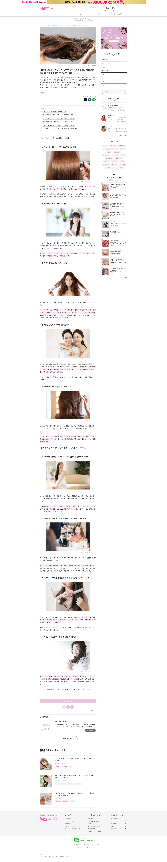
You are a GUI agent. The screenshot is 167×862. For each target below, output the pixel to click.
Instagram (113, 823)
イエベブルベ (119, 158)
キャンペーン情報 (83, 14)
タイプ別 (120, 167)
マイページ (67, 823)
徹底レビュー (65, 801)
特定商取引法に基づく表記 (94, 831)
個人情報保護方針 (78, 845)
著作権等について (88, 845)
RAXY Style (66, 14)
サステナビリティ (64, 856)
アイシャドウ (106, 155)
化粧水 (122, 161)
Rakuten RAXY (47, 8)
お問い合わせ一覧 (53, 856)
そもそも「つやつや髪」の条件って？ (54, 111)
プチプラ (106, 161)
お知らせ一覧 (91, 818)
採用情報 (96, 845)
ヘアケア (46, 90)
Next (93, 710)
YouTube (113, 831)
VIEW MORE (123, 135)
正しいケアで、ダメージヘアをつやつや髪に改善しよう (60, 129)
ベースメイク (105, 63)
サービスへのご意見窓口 (94, 826)
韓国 (109, 152)
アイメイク (105, 67)
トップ (48, 14)
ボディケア (105, 71)
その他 (103, 85)
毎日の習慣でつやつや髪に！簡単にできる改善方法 (59, 118)
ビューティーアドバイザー (71, 828)
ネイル (103, 78)
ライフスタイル (78, 783)
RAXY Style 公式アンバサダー (110, 149)
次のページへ (68, 701)
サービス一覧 (43, 856)
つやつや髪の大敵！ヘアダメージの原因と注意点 (58, 115)
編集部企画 (64, 783)
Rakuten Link (114, 828)
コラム (103, 81)
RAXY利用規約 (92, 828)
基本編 (70, 783)
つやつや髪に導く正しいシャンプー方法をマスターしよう (61, 122)
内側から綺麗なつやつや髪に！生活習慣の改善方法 (59, 125)
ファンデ (123, 164)
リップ (123, 155)
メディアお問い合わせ (93, 821)
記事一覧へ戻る (68, 738)
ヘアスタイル (64, 766)
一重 (71, 766)
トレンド (115, 155)
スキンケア (105, 60)
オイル (72, 801)
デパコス (114, 164)
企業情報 (70, 845)
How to (42, 92)
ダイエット (105, 164)
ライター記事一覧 (90, 730)
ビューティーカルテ (70, 826)
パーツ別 (114, 161)
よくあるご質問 (118, 14)
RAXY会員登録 (115, 818)
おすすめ (113, 146)
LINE (112, 826)
